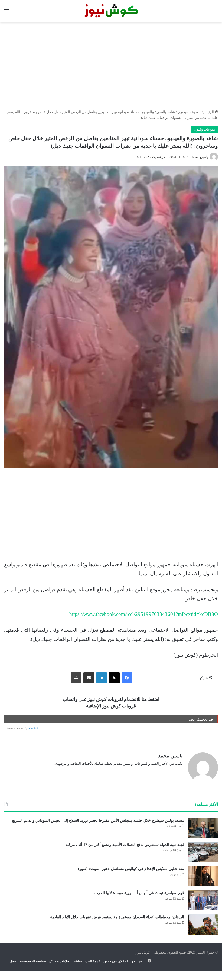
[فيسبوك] (127, 677)
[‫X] (114, 677)
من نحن (136, 961)
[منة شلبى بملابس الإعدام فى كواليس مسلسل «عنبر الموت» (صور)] (203, 876)
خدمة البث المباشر (87, 961)
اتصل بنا (11, 961)
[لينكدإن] (101, 677)
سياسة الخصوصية (33, 961)
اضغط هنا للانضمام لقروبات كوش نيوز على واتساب (111, 699)
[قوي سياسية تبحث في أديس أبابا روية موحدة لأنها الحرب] (203, 900)
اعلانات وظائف (59, 961)
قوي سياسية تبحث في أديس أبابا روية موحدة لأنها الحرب (139, 893)
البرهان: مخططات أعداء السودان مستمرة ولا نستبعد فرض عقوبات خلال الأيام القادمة (117, 917)
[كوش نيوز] (111, 11)
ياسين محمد (200, 157)
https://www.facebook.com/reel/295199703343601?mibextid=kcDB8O (143, 614)
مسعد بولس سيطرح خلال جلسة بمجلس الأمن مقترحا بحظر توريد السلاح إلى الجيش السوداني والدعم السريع (98, 820)
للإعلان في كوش (115, 961)
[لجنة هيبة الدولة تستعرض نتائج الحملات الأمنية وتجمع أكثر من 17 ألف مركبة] (203, 852)
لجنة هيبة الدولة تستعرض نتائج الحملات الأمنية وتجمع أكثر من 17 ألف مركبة (125, 845)
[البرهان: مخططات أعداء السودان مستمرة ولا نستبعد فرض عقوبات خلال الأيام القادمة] (203, 924)
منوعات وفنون (188, 112)
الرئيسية (208, 112)
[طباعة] (76, 677)
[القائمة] (6, 13)
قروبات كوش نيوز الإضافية (111, 706)
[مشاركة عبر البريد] (88, 677)
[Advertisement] (111, 66)
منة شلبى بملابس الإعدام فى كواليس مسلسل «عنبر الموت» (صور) (131, 869)
